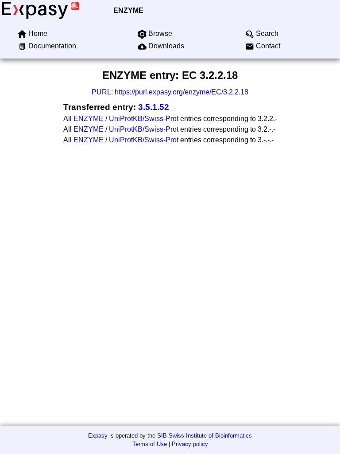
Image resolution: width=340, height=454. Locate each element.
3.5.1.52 (153, 107)
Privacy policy (190, 444)
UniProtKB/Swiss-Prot (143, 118)
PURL (101, 92)
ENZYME (128, 10)
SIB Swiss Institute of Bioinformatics (204, 435)
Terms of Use (149, 444)
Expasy (98, 435)
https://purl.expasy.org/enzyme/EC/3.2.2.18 (181, 92)
